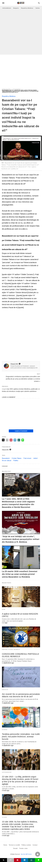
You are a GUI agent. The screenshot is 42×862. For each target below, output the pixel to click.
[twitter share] (3, 440)
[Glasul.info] (21, 3)
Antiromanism (6, 772)
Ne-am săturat (6, 460)
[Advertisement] (21, 32)
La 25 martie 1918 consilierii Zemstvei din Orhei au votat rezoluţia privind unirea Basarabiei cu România (19, 574)
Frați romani (27, 458)
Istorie (4, 817)
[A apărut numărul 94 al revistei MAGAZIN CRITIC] (21, 596)
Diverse (4, 729)
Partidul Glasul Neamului (11, 649)
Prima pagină (6, 89)
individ (35, 458)
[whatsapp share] (19, 440)
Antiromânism (6, 8)
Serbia (38, 8)
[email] (10, 860)
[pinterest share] (11, 440)
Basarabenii (17, 89)
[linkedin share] (15, 440)
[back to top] (37, 854)
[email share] (7, 440)
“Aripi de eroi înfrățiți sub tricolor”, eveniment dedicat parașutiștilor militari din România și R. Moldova (20, 539)
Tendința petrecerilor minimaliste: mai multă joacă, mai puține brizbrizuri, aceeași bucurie (21, 736)
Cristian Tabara (16, 458)
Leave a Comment (21, 431)
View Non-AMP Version (26, 854)
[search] (39, 3)
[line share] (22, 440)
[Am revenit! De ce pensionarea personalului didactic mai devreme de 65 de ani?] (21, 677)
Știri (3, 609)
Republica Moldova (27, 8)
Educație (5, 689)
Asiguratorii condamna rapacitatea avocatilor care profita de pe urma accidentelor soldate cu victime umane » (23, 378)
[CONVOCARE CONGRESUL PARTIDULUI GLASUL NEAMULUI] (21, 636)
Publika (15, 460)
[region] (21, 70)
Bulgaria (16, 8)
